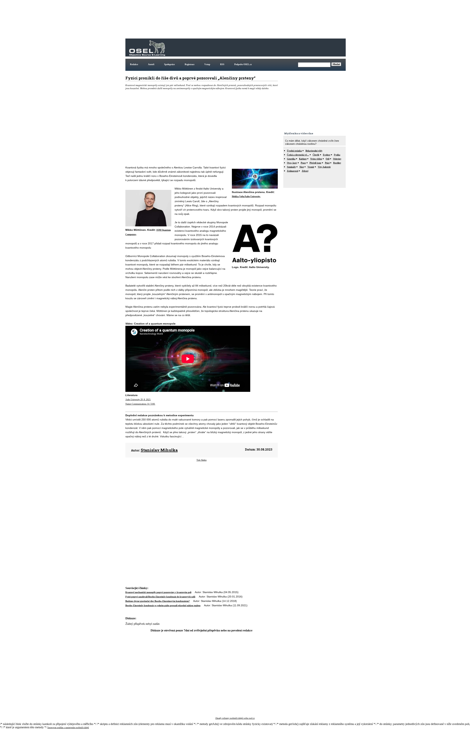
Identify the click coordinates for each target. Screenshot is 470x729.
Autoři (151, 64)
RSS (222, 64)
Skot (301, 167)
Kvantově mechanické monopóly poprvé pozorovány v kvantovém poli (158, 592)
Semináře (291, 167)
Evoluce (326, 155)
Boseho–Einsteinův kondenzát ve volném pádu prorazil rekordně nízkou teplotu (162, 605)
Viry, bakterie (324, 167)
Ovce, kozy (292, 163)
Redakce (134, 64)
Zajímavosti (292, 171)
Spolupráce (169, 64)
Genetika (291, 159)
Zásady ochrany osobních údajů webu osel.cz (235, 718)
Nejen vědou (316, 159)
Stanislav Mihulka (159, 450)
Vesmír (311, 167)
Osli (327, 159)
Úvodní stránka (294, 151)
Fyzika (337, 155)
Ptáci (327, 163)
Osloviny (337, 159)
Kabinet (303, 159)
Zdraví (305, 171)
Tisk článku (201, 460)
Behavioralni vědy (314, 151)
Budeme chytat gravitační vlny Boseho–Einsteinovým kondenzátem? (157, 601)
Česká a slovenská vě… (298, 155)
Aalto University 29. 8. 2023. (138, 399)
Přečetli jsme (315, 163)
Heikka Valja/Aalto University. (246, 196)
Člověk (316, 155)
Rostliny (337, 163)
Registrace (189, 64)
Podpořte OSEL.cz (243, 64)
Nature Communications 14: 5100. (140, 404)
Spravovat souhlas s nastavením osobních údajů (68, 727)
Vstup (207, 64)
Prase (303, 163)
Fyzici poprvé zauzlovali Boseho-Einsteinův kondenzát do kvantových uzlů (160, 596)
